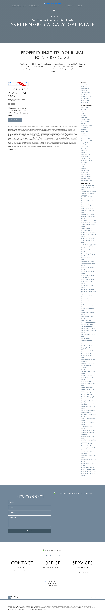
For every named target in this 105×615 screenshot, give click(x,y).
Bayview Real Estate (72, 126)
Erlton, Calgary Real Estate (50, 133)
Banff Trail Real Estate (63, 126)
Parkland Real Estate (47, 139)
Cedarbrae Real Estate (60, 129)
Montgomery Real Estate (30, 138)
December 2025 (86, 121)
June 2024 (84, 146)
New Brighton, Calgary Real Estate (42, 138)
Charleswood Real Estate (20, 102)
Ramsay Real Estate (69, 139)
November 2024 (86, 139)
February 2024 (85, 154)
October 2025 (85, 123)
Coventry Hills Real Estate (25, 131)
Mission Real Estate (21, 138)
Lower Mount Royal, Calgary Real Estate (52, 135)
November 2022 (86, 176)
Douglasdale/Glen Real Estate (69, 131)
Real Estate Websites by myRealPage (87, 597)
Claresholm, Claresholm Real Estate (65, 130)
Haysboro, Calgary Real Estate (39, 134)
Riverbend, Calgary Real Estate (42, 141)
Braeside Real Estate (87, 214)
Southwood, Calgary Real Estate (33, 143)
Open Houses (85, 92)
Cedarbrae (84, 87)
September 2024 (86, 141)
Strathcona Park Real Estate (45, 143)
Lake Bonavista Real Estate (19, 135)
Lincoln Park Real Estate (39, 135)
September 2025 (86, 125)
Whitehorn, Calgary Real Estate (62, 144)
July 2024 (84, 145)
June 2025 (84, 131)
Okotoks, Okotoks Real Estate (17, 139)
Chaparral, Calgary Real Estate (27, 130)
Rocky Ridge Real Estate (54, 141)
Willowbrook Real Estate (22, 146)
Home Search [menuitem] (69, 6)
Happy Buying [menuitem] (34, 6)
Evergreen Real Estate (60, 133)
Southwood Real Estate (21, 143)
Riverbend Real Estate (30, 141)
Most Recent (85, 107)
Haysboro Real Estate (28, 134)
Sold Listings (85, 98)
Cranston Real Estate (34, 131)
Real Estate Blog (86, 96)
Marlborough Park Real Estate (23, 137)
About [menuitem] (79, 6)
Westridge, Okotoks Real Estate (49, 144)
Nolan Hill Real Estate (54, 138)
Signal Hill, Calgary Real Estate (43, 142)
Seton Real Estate (32, 142)
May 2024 (84, 148)
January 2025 (85, 137)
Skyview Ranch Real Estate (67, 142)
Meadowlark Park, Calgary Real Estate (64, 137)
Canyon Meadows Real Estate (34, 129)
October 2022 (85, 178)
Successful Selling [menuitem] (19, 6)
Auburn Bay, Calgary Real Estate (51, 126)
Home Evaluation (82, 572)
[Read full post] (18, 85)
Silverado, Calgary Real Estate (56, 142)
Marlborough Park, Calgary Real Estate (37, 137)
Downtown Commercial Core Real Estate (16, 133)
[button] (46, 555)
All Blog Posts (85, 85)
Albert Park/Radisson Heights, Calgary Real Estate (24, 126)
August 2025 (85, 127)
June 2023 (84, 166)
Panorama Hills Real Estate (37, 139)
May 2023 (84, 168)
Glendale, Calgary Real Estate (17, 134)
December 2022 (86, 174)
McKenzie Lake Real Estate (50, 137)
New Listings (85, 88)
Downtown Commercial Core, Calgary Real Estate (35, 133)
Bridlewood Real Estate (22, 129)
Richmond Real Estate (21, 141)
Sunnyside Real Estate (71, 143)
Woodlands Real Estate (41, 146)
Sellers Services (82, 570)
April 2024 (84, 150)
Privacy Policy (73, 597)
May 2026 (84, 115)
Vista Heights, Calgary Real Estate (36, 144)
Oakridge (84, 90)
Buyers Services (82, 567)
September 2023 (86, 160)
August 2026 (85, 109)
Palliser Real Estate (27, 139)
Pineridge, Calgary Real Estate (58, 139)
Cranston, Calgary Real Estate (45, 131)
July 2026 (84, 111)
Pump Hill (84, 94)
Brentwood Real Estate (13, 129)
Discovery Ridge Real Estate (57, 131)
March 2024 (85, 152)
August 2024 (85, 143)
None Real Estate (62, 138)
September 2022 (86, 180)
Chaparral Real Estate (16, 130)
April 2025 (84, 135)
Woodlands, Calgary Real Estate (52, 146)
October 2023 (85, 158)
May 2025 (84, 133)
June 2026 (84, 113)
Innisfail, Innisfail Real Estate (64, 134)
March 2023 (85, 170)
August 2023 (85, 162)
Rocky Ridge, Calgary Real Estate (66, 141)
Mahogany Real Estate (65, 135)
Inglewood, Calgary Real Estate (51, 134)
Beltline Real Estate (87, 209)
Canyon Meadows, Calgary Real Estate (48, 129)
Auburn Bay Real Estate (40, 126)
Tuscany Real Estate (12, 144)
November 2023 (86, 156)
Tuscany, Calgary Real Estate (23, 144)
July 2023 (84, 164)
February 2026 (85, 117)
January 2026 (85, 119)
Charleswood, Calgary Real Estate (50, 130)
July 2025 (84, 129)
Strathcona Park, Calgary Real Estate (59, 143)
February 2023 (85, 172)
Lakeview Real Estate (29, 135)
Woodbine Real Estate (31, 146)
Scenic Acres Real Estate (24, 142)
